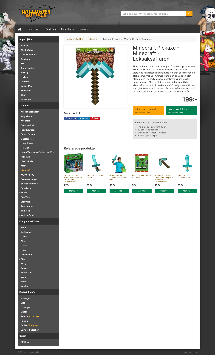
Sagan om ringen (29, 179)
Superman (26, 90)
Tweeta (84, 118)
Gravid (24, 245)
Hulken (24, 77)
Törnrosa (25, 210)
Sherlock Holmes (29, 183)
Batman (24, 45)
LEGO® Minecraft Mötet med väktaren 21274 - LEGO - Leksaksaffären (73, 178)
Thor (23, 95)
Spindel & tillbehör (30, 330)
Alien (23, 227)
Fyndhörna (51, 29)
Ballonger (25, 298)
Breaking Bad (27, 125)
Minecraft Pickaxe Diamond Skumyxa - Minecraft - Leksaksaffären (164, 178)
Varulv (24, 281)
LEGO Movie (27, 161)
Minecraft (26, 170)
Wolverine (26, 99)
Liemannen (26, 254)
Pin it (95, 118)
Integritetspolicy (190, 352)
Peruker (30, 316)
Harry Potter (27, 143)
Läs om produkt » (147, 110)
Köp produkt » (177, 110)
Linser (24, 311)
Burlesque (26, 232)
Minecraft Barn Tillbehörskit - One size (117, 177)
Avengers (25, 120)
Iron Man (25, 81)
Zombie (24, 286)
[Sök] (189, 13)
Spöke (24, 268)
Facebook (71, 118)
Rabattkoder (67, 29)
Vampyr (24, 277)
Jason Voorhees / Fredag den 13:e (37, 152)
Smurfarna (26, 188)
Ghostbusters (27, 139)
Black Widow (27, 50)
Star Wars (25, 201)
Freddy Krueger (28, 130)
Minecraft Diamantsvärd (184, 176)
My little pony (27, 174)
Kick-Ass (25, 156)
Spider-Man (26, 86)
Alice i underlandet (30, 111)
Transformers (27, 206)
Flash (23, 63)
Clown (24, 236)
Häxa (23, 250)
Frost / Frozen (28, 134)
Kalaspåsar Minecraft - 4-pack (141, 176)
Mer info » (73, 191)
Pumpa (24, 321)
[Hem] (19, 29)
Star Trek (25, 197)
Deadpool (25, 59)
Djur (23, 241)
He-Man (25, 148)
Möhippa (25, 342)
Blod (23, 302)
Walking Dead (27, 215)
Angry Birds (26, 116)
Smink (29, 325)
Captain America (29, 54)
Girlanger (25, 307)
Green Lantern (28, 68)
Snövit (24, 192)
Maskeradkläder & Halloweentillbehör (37, 13)
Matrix (24, 165)
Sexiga (24, 263)
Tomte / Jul (26, 272)
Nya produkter (33, 29)
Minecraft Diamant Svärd (95, 176)
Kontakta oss (85, 29)
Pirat (23, 259)
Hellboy (24, 72)
